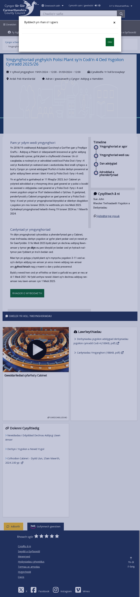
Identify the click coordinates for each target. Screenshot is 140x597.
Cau (110, 42)
